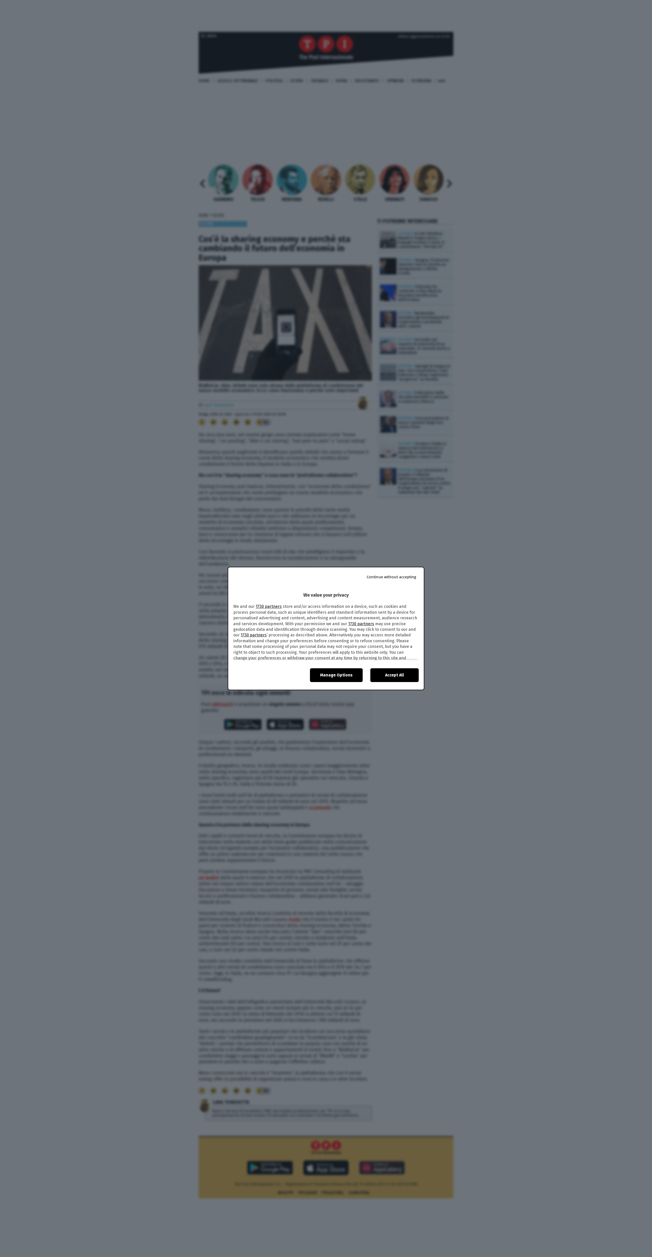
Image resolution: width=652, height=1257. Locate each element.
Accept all (394, 675)
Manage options (336, 675)
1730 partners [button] (269, 606)
